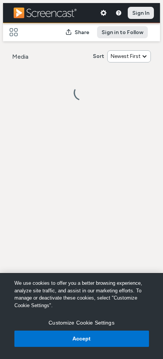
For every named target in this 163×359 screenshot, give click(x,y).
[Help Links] (119, 13)
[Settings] (103, 13)
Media (20, 56)
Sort (98, 56)
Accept (81, 339)
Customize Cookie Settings (81, 323)
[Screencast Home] (50, 13)
